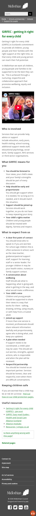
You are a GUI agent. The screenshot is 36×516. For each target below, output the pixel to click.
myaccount (6, 463)
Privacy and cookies (10, 483)
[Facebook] (10, 509)
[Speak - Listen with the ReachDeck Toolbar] (33, 513)
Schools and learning (16, 19)
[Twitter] (15, 509)
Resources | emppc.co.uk (17, 427)
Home (4, 19)
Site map (5, 467)
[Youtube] (26, 509)
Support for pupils (11, 21)
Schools (30, 19)
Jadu (27, 501)
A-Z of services (8, 475)
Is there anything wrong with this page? (17, 434)
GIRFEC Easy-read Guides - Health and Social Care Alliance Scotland (18, 417)
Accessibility (7, 479)
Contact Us (6, 459)
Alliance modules (13, 423)
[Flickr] (21, 509)
